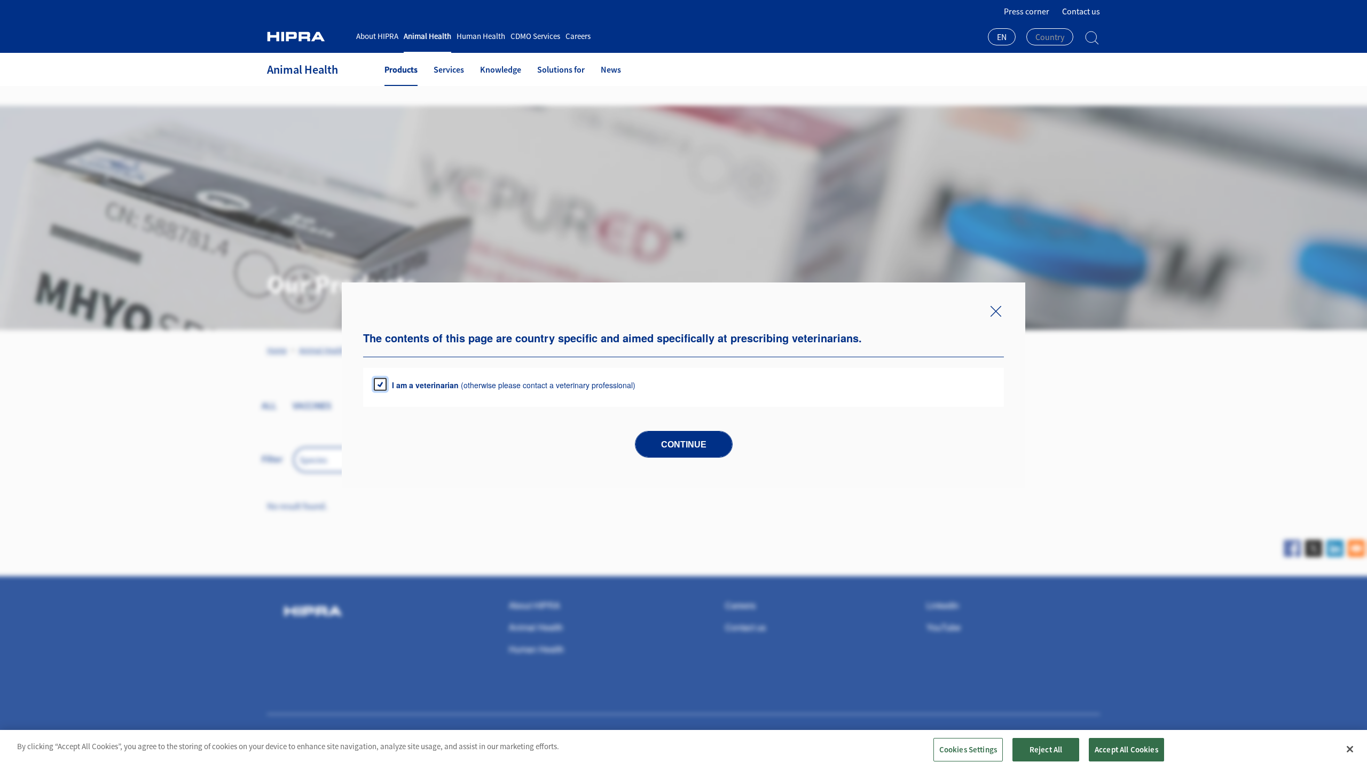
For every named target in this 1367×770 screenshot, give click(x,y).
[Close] (1350, 749)
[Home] (307, 36)
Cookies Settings (968, 749)
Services (449, 69)
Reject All (1046, 749)
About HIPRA (377, 36)
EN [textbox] (1002, 37)
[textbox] (1049, 36)
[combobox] (1002, 38)
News (611, 69)
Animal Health (427, 36)
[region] (683, 750)
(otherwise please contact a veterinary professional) (513, 385)
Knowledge (500, 69)
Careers (578, 36)
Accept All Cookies (1126, 749)
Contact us (1081, 11)
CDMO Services (535, 36)
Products (401, 69)
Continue (683, 444)
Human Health (481, 36)
